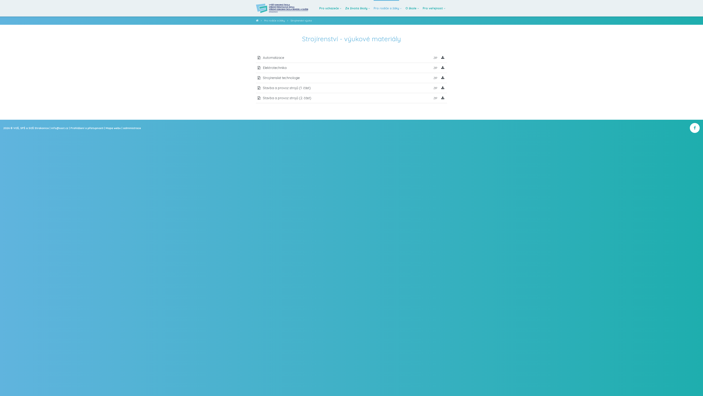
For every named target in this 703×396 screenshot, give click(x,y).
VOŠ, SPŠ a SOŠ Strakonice (257, 21)
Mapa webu (113, 128)
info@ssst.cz (59, 128)
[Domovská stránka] (282, 8)
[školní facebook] (695, 128)
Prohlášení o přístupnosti (86, 128)
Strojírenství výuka (301, 20)
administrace (132, 128)
